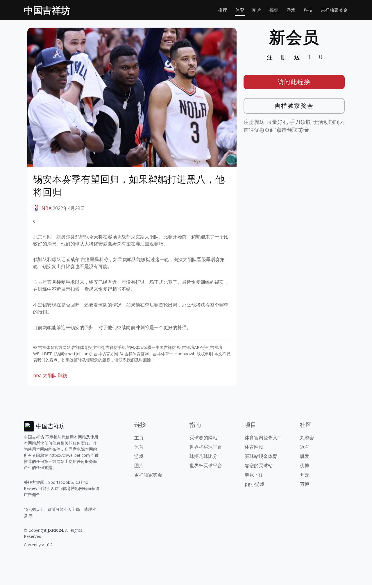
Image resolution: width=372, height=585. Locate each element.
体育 (239, 10)
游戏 (291, 10)
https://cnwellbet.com (69, 455)
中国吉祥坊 (47, 10)
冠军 (304, 447)
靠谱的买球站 (259, 465)
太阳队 (50, 375)
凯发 (304, 456)
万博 (304, 484)
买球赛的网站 (203, 437)
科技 (308, 10)
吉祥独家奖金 (334, 10)
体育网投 (254, 447)
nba (37, 375)
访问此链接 (294, 82)
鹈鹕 (62, 375)
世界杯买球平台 (205, 447)
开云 (304, 475)
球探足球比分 (203, 456)
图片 (256, 10)
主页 (139, 437)
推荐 (222, 10)
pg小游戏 (254, 484)
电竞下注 (254, 475)
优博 (304, 465)
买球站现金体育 (261, 456)
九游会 (307, 437)
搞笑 (273, 10)
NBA (46, 208)
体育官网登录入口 (263, 437)
